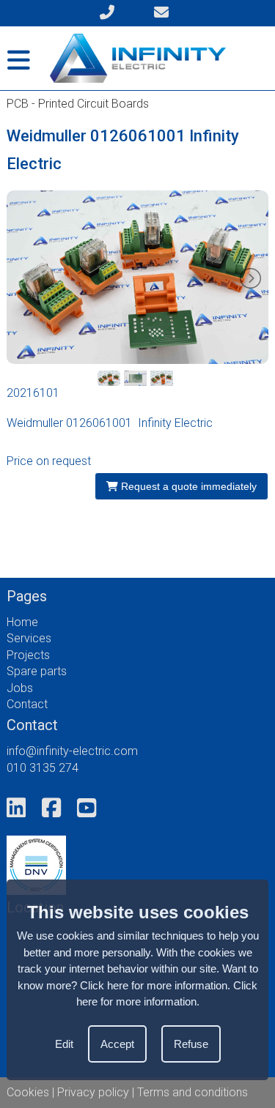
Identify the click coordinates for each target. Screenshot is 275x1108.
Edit (64, 1044)
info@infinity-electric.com (72, 751)
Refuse (191, 1044)
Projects (28, 655)
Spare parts (37, 671)
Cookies (28, 1092)
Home (22, 622)
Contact (27, 704)
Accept (117, 1044)
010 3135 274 (42, 768)
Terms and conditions (192, 1092)
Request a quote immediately (187, 486)
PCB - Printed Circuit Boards (78, 104)
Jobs (20, 688)
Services (29, 638)
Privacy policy (93, 1092)
